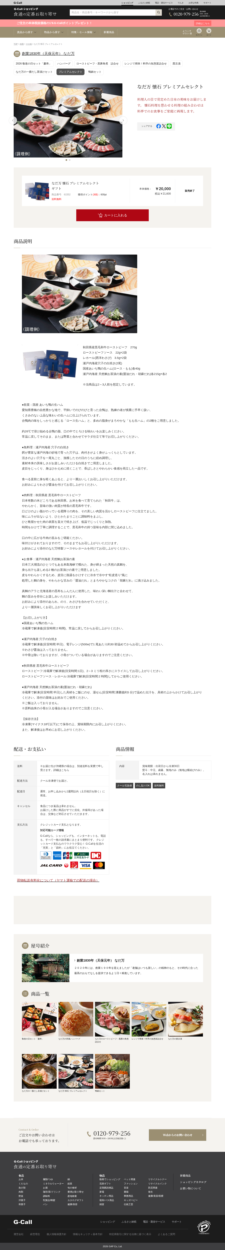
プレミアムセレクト (70, 71)
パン (45, 1204)
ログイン (199, 35)
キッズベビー (131, 1200)
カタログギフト (76, 1200)
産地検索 (72, 1196)
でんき (181, 3)
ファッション (131, 1183)
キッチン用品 (106, 1196)
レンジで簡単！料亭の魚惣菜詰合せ (146, 63)
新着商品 (109, 32)
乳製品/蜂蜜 (49, 1200)
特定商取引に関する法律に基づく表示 (130, 1234)
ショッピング (127, 3)
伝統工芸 (128, 1204)
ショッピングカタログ (193, 1182)
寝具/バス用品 (106, 1200)
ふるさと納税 (144, 3)
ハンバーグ (63, 63)
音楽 (126, 1187)
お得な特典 (193, 3)
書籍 (126, 1191)
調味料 (46, 1196)
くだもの (23, 1183)
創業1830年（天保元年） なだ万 (48, 53)
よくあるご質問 (166, 1234)
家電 (101, 1191)
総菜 (70, 1183)
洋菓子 (22, 1200)
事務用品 (128, 1196)
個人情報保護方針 (56, 1234)
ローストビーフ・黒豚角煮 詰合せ (97, 63)
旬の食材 (72, 1187)
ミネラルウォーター (53, 1183)
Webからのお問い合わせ (177, 1135)
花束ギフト (105, 1183)
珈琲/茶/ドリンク (51, 1191)
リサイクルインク (157, 1183)
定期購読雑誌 (106, 1187)
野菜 (21, 1196)
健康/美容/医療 (155, 1196)
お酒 (45, 1187)
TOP (16, 44)
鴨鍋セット (94, 71)
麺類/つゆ (48, 1179)
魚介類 (22, 1187)
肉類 (22, 44)
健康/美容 (72, 1204)
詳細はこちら (61, 770)
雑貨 (101, 1204)
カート (208, 35)
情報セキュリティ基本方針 (88, 1234)
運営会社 (19, 1234)
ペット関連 (129, 1179)
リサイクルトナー (157, 1179)
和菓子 (22, 1204)
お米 (21, 1179)
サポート (207, 3)
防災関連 (152, 1187)
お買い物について (190, 1188)
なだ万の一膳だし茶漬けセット (34, 71)
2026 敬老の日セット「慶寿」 (33, 63)
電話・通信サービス (164, 3)
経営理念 (35, 1234)
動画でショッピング (109, 1179)
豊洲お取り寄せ (76, 1191)
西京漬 (177, 63)
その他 (29, 44)
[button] (66, 160)
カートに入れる (115, 215)
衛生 (150, 1191)
